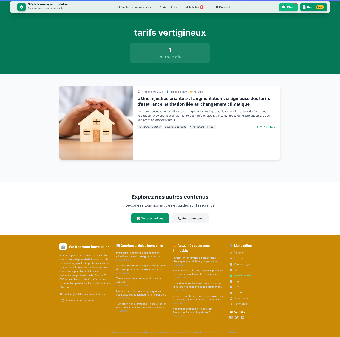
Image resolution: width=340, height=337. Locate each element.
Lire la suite (265, 127)
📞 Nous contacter (190, 218)
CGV (236, 286)
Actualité (199, 91)
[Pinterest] (242, 317)
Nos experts (241, 298)
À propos (239, 252)
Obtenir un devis (244, 275)
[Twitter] (237, 317)
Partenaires (240, 303)
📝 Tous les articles (150, 218)
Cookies (238, 292)
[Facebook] (231, 317)
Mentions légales (243, 264)
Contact (238, 258)
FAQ (236, 269)
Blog (236, 281)
